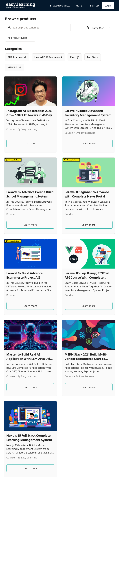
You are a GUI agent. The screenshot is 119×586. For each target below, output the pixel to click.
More (79, 5)
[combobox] (20, 38)
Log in (108, 5)
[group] (59, 62)
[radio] (17, 57)
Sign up (94, 5)
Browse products (60, 5)
